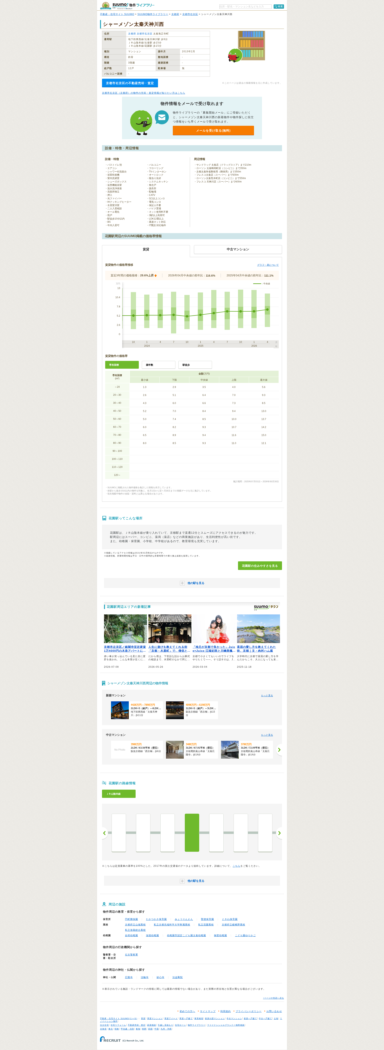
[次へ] (279, 750)
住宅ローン (180, 1025)
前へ (105, 833)
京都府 (175, 14)
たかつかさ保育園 (156, 919)
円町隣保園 (131, 919)
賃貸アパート (171, 1018)
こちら (236, 866)
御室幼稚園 (220, 935)
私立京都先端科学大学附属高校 (172, 924)
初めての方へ (187, 1011)
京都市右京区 (190, 14)
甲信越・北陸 (127, 1029)
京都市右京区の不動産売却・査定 (130, 83)
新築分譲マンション (215, 1018)
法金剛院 (177, 977)
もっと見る (267, 695)
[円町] (168, 833)
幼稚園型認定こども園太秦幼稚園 (186, 935)
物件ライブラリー (196, 1025)
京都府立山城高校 (135, 924)
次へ (279, 833)
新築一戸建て (250, 1018)
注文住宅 (104, 1025)
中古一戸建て (265, 1018)
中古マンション (234, 1018)
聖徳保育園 (207, 919)
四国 (150, 1029)
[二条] (143, 833)
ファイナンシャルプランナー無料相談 (226, 1025)
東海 (138, 1029)
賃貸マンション (155, 1018)
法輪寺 (145, 977)
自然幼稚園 (131, 935)
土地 (276, 1018)
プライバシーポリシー (249, 1011)
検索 (280, 6)
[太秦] (216, 833)
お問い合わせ (274, 1011)
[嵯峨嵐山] (241, 833)
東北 (110, 1029)
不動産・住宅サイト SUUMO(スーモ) (118, 1018)
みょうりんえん (184, 919)
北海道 (103, 1029)
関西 (144, 1029)
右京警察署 (131, 954)
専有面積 (114, 364)
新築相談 (151, 1025)
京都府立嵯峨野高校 (233, 924)
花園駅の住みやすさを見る (260, 565)
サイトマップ (208, 1011)
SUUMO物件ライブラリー (152, 14)
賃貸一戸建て (186, 1018)
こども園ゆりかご (245, 935)
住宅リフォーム (118, 1025)
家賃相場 (198, 1018)
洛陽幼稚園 (152, 935)
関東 (117, 1029)
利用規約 (225, 1011)
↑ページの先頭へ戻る (273, 998)
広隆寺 (129, 977)
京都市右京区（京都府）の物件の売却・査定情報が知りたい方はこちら (143, 93)
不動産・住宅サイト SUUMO (117, 14)
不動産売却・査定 (136, 1025)
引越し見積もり (165, 1025)
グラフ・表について (268, 265)
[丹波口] (119, 833)
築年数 (149, 364)
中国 (156, 1029)
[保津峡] (265, 833)
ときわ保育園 (230, 919)
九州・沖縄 (166, 1029)
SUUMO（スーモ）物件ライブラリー (127, 5)
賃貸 (143, 1018)
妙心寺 (160, 977)
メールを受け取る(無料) (213, 130)
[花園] (192, 833)
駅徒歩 (186, 364)
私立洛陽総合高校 (135, 930)
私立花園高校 (206, 924)
